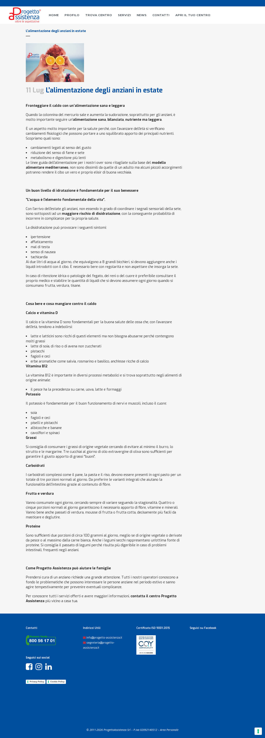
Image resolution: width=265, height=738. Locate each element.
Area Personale (169, 730)
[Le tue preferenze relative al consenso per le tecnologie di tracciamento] (258, 731)
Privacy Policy (37, 681)
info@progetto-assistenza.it (104, 638)
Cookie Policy (57, 681)
